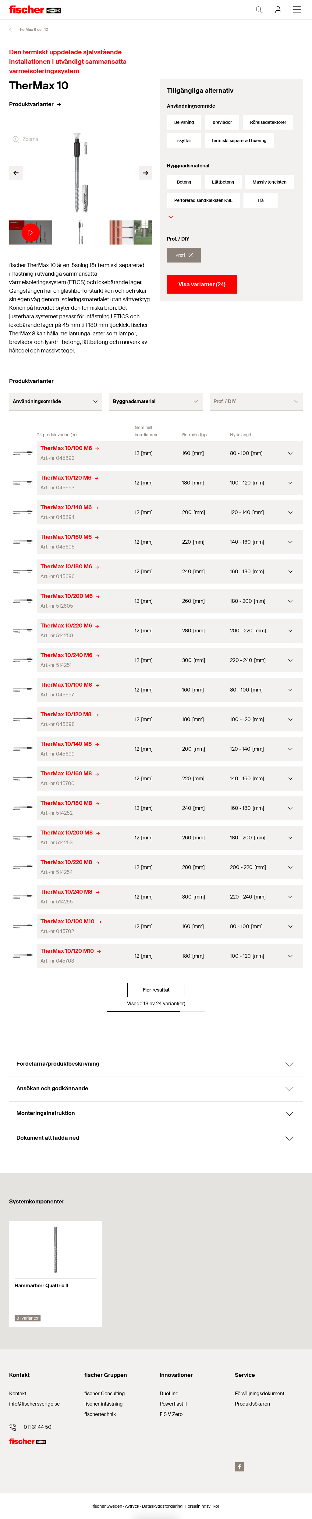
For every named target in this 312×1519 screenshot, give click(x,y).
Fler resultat (156, 990)
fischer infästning (103, 1404)
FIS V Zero (171, 1414)
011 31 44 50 (37, 1427)
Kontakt (17, 1393)
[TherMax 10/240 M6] (23, 660)
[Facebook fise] (239, 1466)
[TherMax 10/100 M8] (23, 690)
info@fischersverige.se (34, 1404)
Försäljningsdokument (259, 1393)
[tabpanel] (30, 232)
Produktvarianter (31, 104)
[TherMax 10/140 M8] (23, 749)
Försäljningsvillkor (202, 1506)
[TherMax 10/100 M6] (23, 453)
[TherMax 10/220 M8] (23, 867)
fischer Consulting (104, 1393)
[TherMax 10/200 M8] (23, 837)
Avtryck (132, 1506)
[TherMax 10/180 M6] (23, 571)
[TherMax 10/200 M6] (23, 601)
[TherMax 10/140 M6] (23, 512)
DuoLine (169, 1393)
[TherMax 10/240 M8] (23, 897)
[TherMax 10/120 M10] (23, 956)
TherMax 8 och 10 (32, 29)
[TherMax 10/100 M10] (23, 926)
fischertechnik (100, 1414)
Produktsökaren (252, 1404)
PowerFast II (173, 1404)
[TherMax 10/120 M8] (23, 719)
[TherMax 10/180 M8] (23, 808)
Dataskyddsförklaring (162, 1506)
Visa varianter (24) (202, 284)
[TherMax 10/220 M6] (23, 630)
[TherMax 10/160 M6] (23, 542)
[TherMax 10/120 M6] (23, 483)
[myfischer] (278, 9)
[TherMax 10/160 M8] (23, 778)
